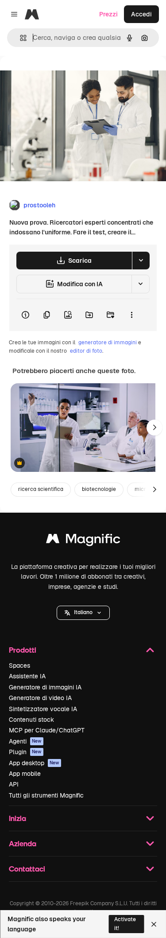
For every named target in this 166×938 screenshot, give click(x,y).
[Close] (153, 924)
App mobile (25, 774)
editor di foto (86, 350)
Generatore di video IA (40, 698)
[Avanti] (154, 427)
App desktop (34, 763)
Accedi (141, 14)
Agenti (25, 741)
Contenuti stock (31, 720)
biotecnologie (99, 489)
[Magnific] (83, 541)
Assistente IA (27, 676)
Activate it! (125, 923)
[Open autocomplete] (20, 38)
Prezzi (108, 14)
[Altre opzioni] (131, 315)
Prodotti (22, 649)
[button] (83, 613)
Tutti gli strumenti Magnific (46, 795)
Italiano (83, 612)
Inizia (17, 818)
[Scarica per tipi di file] (141, 260)
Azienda (22, 843)
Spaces (19, 665)
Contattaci (27, 868)
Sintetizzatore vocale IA (43, 709)
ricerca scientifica (40, 489)
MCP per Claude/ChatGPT (47, 730)
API (14, 784)
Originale (58, 76)
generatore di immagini (107, 342)
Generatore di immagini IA (45, 687)
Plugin (25, 752)
